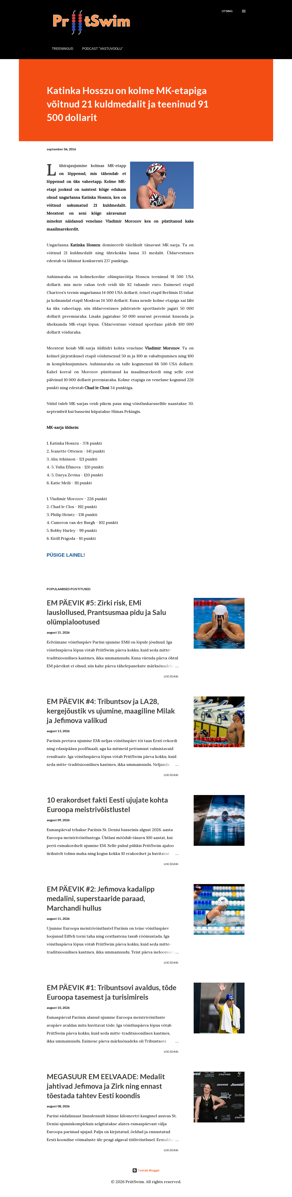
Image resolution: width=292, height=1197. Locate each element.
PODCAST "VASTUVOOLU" (102, 48)
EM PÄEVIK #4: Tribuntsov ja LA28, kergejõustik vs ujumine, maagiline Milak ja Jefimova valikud (111, 711)
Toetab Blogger (148, 1170)
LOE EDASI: (171, 676)
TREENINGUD (62, 48)
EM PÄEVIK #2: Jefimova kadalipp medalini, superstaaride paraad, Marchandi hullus (101, 898)
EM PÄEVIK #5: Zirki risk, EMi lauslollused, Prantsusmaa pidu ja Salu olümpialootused (106, 612)
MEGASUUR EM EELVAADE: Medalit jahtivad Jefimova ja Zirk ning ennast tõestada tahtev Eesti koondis (106, 1086)
